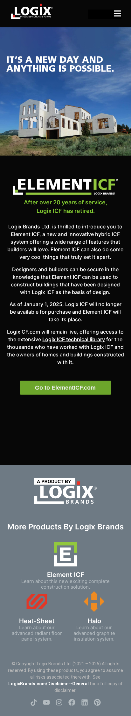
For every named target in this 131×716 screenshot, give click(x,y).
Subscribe (65, 400)
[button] (114, 314)
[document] (65, 358)
